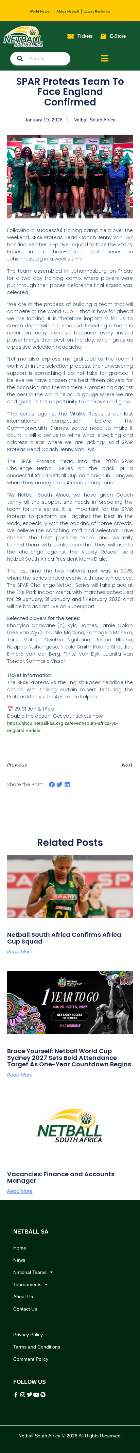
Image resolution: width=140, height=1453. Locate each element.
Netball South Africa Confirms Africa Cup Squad (64, 938)
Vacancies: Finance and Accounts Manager (61, 1177)
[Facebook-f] (16, 1394)
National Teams (30, 1272)
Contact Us (25, 1309)
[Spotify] (43, 1394)
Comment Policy (30, 1359)
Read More (20, 951)
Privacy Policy (28, 1334)
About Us (23, 1296)
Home (19, 1248)
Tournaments (27, 1284)
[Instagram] (22, 1394)
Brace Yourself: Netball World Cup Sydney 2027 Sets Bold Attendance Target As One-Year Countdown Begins (69, 1058)
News (19, 1260)
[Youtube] (36, 1394)
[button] (52, 784)
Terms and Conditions (36, 1347)
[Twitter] (29, 1394)
